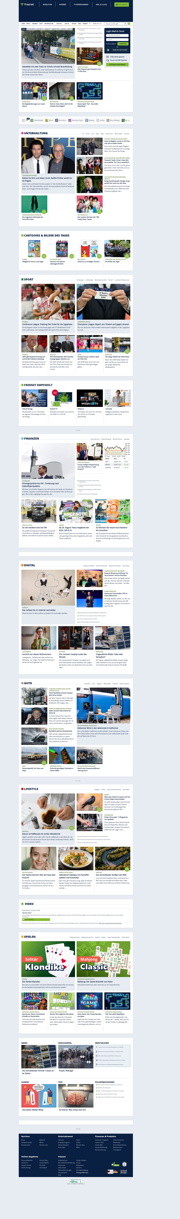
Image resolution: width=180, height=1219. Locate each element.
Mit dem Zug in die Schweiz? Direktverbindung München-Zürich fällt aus (95, 839)
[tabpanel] (48, 51)
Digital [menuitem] (67, 24)
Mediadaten (80, 1165)
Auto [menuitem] (41, 24)
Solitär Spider (125, 937)
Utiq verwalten (62, 1172)
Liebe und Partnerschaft (114, 789)
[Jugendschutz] (75, 1181)
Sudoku (103, 937)
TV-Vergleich (117, 1150)
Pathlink (97, 937)
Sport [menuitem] (28, 24)
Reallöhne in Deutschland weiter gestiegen (88, 494)
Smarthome (126, 565)
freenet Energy (26, 1167)
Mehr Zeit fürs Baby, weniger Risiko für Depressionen (109, 1056)
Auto (28, 683)
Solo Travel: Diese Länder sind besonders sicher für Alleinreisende (93, 836)
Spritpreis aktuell (26, 1142)
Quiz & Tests (109, 133)
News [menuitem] (23, 24)
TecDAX (108, 467)
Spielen (30, 937)
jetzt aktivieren (29, 919)
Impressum (61, 1165)
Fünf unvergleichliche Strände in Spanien (88, 842)
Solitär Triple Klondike (113, 937)
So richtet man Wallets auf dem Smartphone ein (89, 622)
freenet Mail (99, 1145)
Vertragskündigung (82, 1170)
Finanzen (31, 438)
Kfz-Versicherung (100, 1150)
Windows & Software (115, 565)
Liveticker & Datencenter (122, 279)
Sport (28, 279)
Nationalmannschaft (100, 279)
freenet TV (24, 1162)
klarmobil (42, 1165)
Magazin (99, 683)
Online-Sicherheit (118, 1140)
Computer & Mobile (88, 565)
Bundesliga (80, 279)
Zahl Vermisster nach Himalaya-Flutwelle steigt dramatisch (110, 1064)
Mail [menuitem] (79, 24)
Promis (88, 133)
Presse (78, 1162)
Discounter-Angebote (101, 1140)
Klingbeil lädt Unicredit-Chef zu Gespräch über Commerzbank (89, 481)
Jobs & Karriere (95, 439)
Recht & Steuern (117, 439)
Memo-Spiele (118, 133)
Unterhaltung (36, 133)
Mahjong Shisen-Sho (87, 937)
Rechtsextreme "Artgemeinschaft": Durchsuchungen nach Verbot (90, 38)
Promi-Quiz (61, 1147)
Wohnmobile (107, 683)
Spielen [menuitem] (74, 24)
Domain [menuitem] (85, 24)
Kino (93, 133)
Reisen (103, 789)
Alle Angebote (123, 4)
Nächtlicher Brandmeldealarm (104, 1087)
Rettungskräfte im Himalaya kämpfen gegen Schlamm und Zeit (90, 33)
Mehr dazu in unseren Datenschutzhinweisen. (110, 923)
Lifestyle (31, 789)
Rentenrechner (117, 1147)
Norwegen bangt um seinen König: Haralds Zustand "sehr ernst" (90, 42)
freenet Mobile (44, 1162)
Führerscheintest (124, 683)
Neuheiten (87, 683)
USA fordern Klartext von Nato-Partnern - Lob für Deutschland (90, 29)
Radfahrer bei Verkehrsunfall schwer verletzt (107, 1094)
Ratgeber (97, 789)
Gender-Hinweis (81, 1160)
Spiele (78, 1140)
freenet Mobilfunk (26, 1160)
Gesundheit (126, 789)
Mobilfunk (47, 4)
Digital (29, 565)
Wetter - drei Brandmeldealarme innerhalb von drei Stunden (111, 1091)
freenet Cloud (99, 1142)
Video (97, 133)
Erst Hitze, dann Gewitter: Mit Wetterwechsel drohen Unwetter (111, 1060)
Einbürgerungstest (64, 1142)
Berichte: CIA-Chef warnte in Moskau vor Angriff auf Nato (110, 1051)
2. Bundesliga (89, 279)
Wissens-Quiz (80, 1145)
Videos (78, 1142)
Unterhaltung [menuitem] (48, 24)
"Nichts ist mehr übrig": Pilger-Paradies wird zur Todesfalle (110, 1047)
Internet (62, 4)
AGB (59, 1175)
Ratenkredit (116, 1142)
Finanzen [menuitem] (35, 24)
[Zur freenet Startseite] (27, 4)
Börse (23, 1140)
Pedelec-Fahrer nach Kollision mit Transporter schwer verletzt (111, 1097)
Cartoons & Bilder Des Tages (46, 235)
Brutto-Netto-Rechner (120, 1145)
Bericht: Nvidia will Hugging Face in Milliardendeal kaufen (90, 490)
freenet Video (43, 1160)
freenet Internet (26, 1165)
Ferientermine (25, 1145)
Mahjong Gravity (75, 937)
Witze (102, 133)
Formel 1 (110, 279)
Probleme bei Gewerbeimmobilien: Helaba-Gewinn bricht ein (90, 485)
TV (83, 133)
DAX (106, 461)
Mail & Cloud (101, 4)
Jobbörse (42, 1140)
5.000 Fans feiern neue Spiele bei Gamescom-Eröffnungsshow (92, 615)
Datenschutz (62, 1167)
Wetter (41, 1142)
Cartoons (126, 133)
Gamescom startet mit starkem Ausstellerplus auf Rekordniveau (93, 612)
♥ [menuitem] (90, 23)
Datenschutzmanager (65, 1170)
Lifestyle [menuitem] (59, 24)
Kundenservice (62, 1160)
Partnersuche (43, 1145)
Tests (93, 683)
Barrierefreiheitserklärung (66, 1162)
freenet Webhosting (101, 1147)
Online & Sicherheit (101, 565)
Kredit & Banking (106, 439)
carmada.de (43, 1167)
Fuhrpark (115, 683)
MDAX (107, 464)
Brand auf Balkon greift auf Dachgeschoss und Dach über (110, 1084)
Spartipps (126, 439)
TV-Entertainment (81, 4)
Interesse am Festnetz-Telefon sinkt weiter (88, 619)
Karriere (78, 1167)
